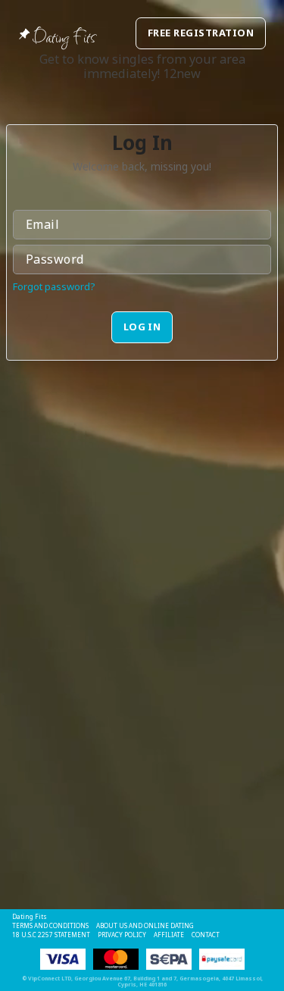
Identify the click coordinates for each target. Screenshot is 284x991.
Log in (142, 326)
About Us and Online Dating (144, 925)
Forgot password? (54, 286)
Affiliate (169, 934)
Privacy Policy (122, 934)
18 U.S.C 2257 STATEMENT (51, 934)
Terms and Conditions (50, 925)
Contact (206, 934)
